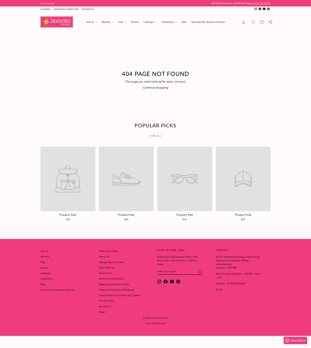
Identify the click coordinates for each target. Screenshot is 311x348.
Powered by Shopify (155, 323)
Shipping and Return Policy (114, 284)
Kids (121, 21)
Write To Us (105, 273)
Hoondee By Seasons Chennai (208, 21)
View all (155, 136)
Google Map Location (111, 262)
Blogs (102, 311)
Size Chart (105, 306)
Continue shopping (155, 87)
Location (45, 9)
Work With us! (107, 267)
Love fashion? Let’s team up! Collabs (119, 295)
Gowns (135, 21)
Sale (184, 21)
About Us (104, 256)
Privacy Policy (107, 300)
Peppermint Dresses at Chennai (116, 289)
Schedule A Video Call (66, 9)
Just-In (90, 21)
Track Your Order (108, 251)
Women (106, 21)
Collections (167, 21)
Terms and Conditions (111, 278)
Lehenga (149, 21)
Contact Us (87, 9)
